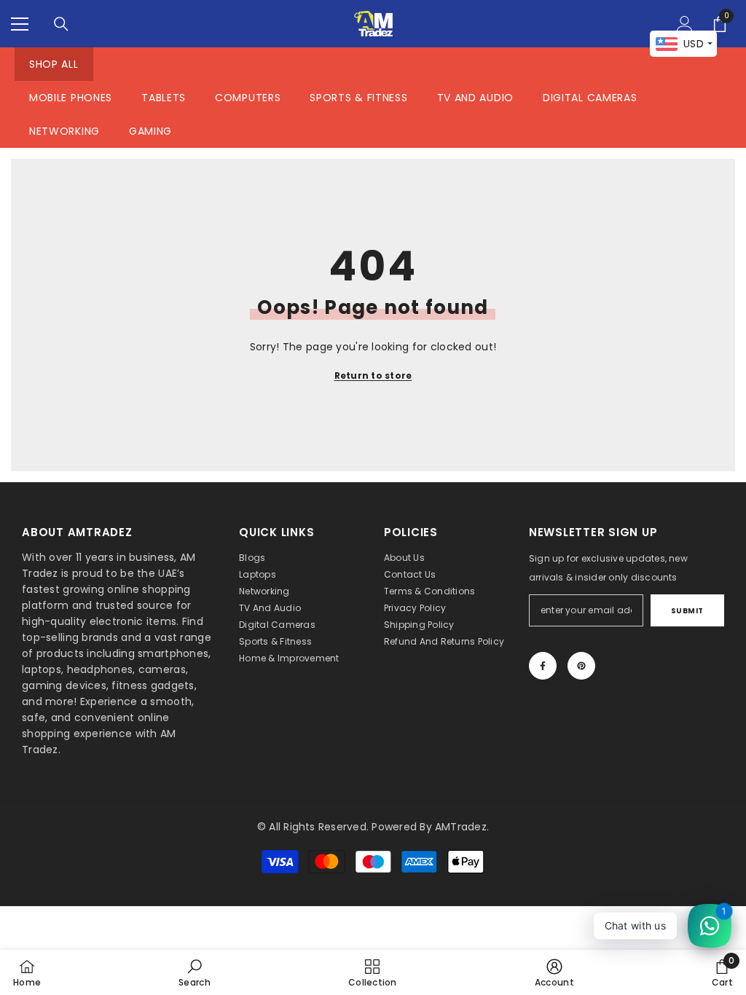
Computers (247, 97)
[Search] (61, 24)
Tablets (163, 97)
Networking (64, 131)
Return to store (373, 375)
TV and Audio (475, 97)
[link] (194, 972)
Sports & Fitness (358, 97)
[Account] (685, 24)
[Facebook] (543, 666)
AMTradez (461, 826)
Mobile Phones (70, 97)
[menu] (19, 24)
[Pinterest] (581, 666)
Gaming (150, 131)
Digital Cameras (590, 97)
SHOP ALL (54, 64)
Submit (687, 610)
